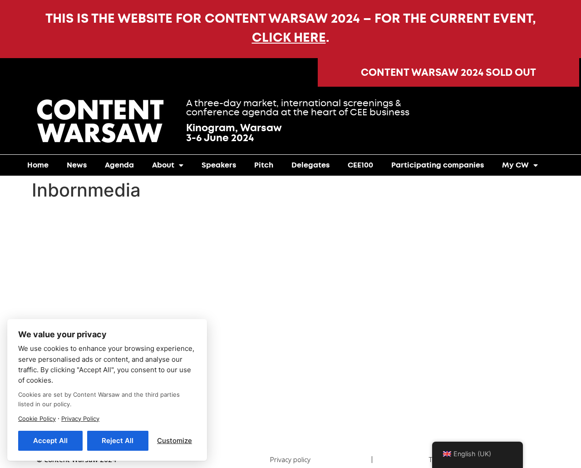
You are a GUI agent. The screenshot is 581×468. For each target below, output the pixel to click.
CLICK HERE (289, 37)
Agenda (119, 165)
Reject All (117, 440)
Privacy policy (290, 459)
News (77, 165)
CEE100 (360, 165)
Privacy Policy (80, 418)
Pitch (263, 165)
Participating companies (437, 165)
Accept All (50, 440)
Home (38, 165)
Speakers (219, 165)
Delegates (310, 165)
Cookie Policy (37, 418)
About (163, 165)
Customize (174, 440)
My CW (515, 165)
